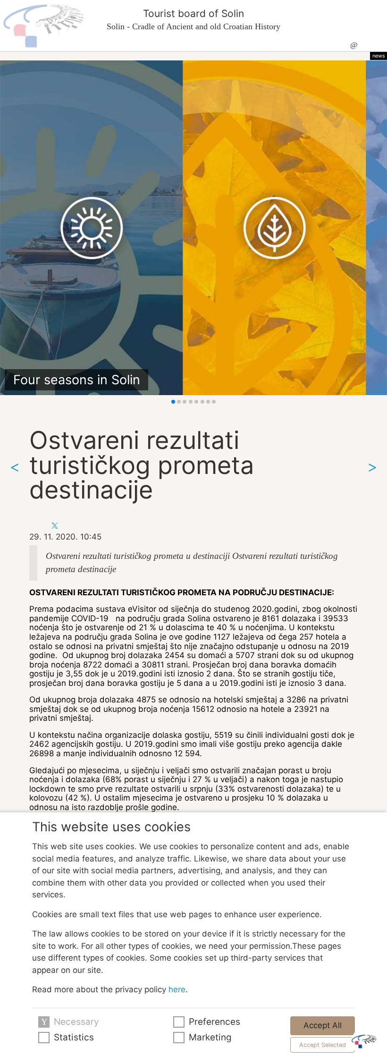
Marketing (210, 1037)
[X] (55, 525)
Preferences (214, 1021)
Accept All (322, 1025)
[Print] (90, 525)
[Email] (107, 525)
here (176, 989)
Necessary (76, 1021)
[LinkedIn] (72, 525)
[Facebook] (37, 525)
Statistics (74, 1037)
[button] (173, 402)
